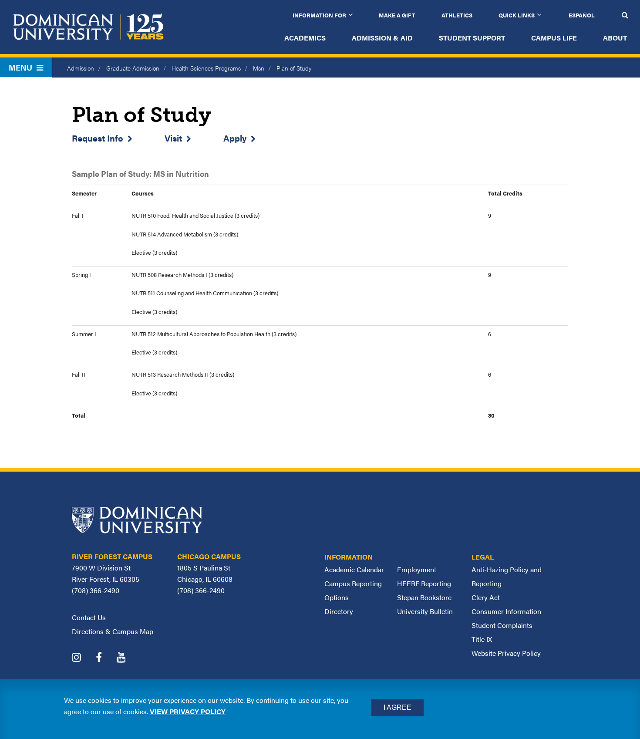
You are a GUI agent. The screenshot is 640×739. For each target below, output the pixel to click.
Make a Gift (397, 15)
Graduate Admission (132, 68)
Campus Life (554, 38)
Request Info (97, 138)
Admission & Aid (382, 38)
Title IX (482, 639)
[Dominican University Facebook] (105, 658)
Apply (234, 138)
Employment (416, 569)
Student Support (472, 38)
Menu (20, 67)
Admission (80, 68)
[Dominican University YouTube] (128, 658)
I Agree (397, 707)
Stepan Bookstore (424, 597)
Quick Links (517, 15)
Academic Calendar (354, 569)
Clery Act (486, 597)
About (615, 38)
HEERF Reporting (424, 583)
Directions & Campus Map (112, 631)
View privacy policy (188, 711)
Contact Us (89, 617)
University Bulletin (425, 611)
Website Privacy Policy (506, 653)
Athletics (456, 15)
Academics (305, 38)
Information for (319, 15)
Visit (173, 138)
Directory (338, 611)
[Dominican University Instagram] (83, 658)
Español (582, 15)
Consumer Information (506, 611)
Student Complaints (502, 625)
